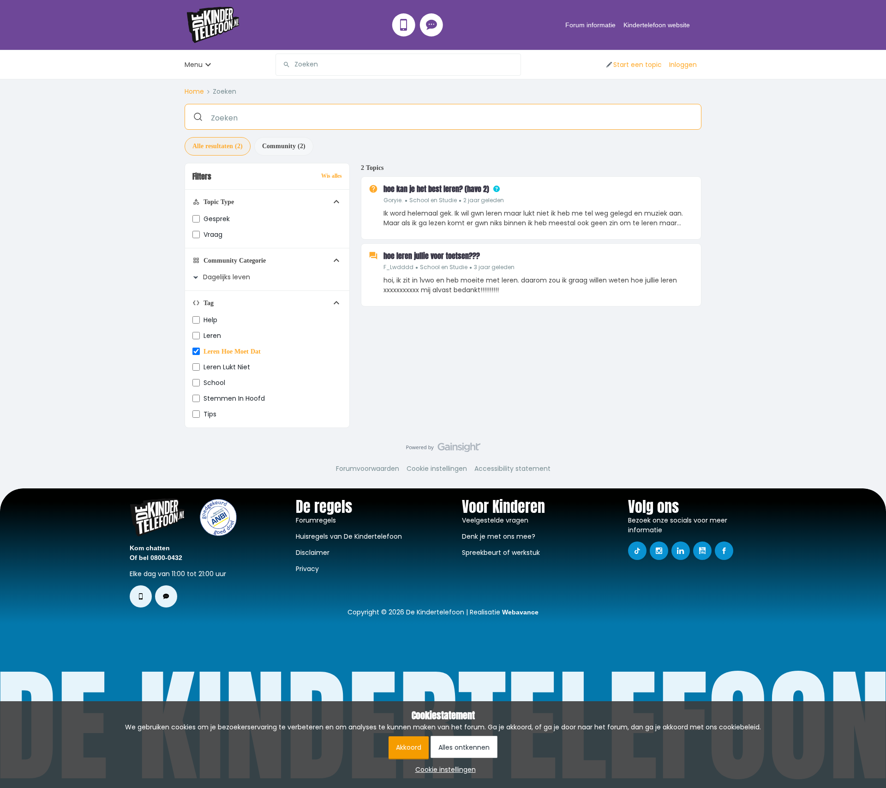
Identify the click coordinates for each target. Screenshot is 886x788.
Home (194, 91)
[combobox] (398, 65)
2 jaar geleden (483, 200)
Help (210, 320)
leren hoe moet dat (232, 351)
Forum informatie (590, 25)
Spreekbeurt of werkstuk (501, 552)
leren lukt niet (227, 367)
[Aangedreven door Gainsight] (443, 450)
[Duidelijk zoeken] (513, 65)
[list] (443, 200)
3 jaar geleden (494, 267)
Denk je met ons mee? (498, 536)
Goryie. (393, 200)
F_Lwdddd (398, 267)
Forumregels (316, 520)
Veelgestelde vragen (495, 520)
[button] (633, 64)
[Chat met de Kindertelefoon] (431, 24)
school (214, 382)
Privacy (307, 568)
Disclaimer (312, 552)
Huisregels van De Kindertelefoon (349, 536)
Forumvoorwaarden (367, 468)
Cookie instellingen (437, 468)
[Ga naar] (282, 65)
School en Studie (433, 200)
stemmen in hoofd (234, 398)
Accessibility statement (512, 468)
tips (210, 414)
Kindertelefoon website (656, 25)
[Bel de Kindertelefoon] (403, 24)
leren (212, 335)
